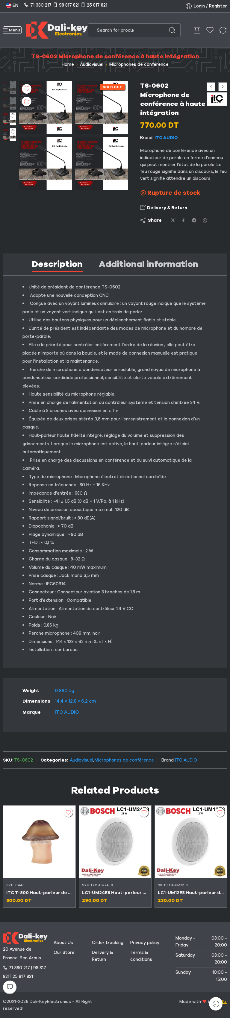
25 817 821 (97, 5)
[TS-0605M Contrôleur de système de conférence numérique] (211, 86)
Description (57, 264)
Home (68, 64)
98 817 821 (69, 5)
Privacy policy (144, 943)
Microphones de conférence (139, 64)
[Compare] (26, 101)
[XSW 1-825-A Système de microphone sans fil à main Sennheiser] (222, 86)
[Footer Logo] (25, 937)
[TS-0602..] (45, 164)
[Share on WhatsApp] (205, 220)
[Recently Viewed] (216, 1004)
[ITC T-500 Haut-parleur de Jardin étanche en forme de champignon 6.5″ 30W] (39, 842)
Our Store (64, 952)
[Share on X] (173, 220)
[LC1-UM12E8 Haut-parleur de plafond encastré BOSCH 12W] (191, 842)
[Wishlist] (26, 89)
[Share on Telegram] (194, 220)
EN (14, 5)
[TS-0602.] (9, 87)
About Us (63, 943)
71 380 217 (41, 5)
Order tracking (107, 943)
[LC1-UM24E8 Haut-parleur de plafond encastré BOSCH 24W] (115, 842)
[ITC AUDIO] (217, 99)
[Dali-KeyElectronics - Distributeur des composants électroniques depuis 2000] (57, 30)
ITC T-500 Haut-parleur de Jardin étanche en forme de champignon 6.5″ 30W (39, 893)
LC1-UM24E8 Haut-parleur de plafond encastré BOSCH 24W (115, 893)
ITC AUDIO (166, 138)
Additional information (148, 264)
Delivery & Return (166, 208)
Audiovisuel (91, 64)
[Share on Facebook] (183, 220)
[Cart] (197, 30)
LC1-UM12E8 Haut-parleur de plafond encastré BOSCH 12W (191, 893)
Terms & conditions (141, 955)
